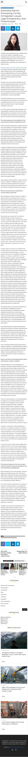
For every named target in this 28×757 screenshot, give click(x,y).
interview (22, 536)
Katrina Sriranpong (5, 67)
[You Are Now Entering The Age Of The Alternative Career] (14, 566)
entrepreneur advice (15, 536)
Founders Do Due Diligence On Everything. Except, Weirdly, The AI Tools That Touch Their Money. (23, 572)
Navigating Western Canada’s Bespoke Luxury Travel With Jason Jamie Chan (14, 654)
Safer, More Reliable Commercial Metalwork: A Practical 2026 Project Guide (13, 689)
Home (2, 5)
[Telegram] (18, 28)
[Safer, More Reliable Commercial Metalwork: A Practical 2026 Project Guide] (14, 675)
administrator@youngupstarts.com (16, 747)
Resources (3, 605)
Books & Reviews (4, 603)
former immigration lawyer (18, 67)
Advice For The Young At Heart (9, 5)
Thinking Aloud (4, 590)
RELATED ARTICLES (8, 560)
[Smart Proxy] (14, 620)
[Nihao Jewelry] (14, 619)
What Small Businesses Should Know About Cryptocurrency (6, 553)
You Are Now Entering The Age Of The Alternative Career (13, 571)
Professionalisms (4, 587)
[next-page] (15, 577)
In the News (3, 596)
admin (3, 661)
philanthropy (13, 537)
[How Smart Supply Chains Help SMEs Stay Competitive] (14, 709)
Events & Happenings (5, 601)
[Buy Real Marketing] (14, 617)
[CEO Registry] (14, 622)
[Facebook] (3, 28)
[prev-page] (13, 577)
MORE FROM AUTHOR (19, 560)
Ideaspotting (3, 599)
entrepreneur (7, 536)
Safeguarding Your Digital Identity (22, 552)
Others (2, 592)
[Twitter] (8, 28)
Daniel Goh (4, 23)
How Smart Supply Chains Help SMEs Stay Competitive (13, 723)
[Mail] (12, 750)
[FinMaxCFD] (14, 623)
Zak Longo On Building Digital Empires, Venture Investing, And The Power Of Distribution (5, 572)
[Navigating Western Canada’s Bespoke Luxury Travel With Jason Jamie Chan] (14, 640)
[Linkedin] (13, 28)
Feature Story (4, 594)
